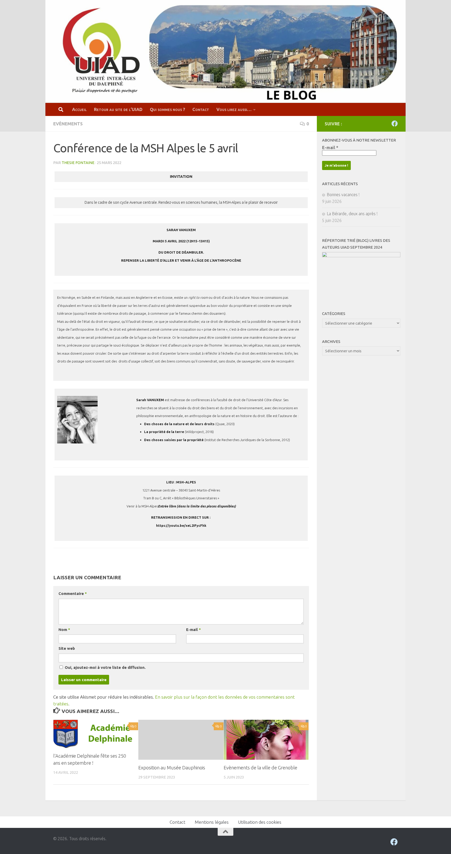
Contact (200, 109)
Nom (64, 629)
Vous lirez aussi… (234, 109)
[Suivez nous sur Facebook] (394, 123)
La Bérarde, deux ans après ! (352, 213)
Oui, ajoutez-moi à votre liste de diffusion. (105, 667)
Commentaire (72, 593)
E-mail (193, 629)
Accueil (79, 109)
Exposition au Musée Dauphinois (171, 767)
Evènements (68, 123)
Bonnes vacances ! (343, 194)
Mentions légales (212, 822)
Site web (66, 648)
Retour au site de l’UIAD (118, 109)
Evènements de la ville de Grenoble (260, 767)
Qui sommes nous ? (167, 109)
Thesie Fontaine (78, 162)
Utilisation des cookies (259, 822)
